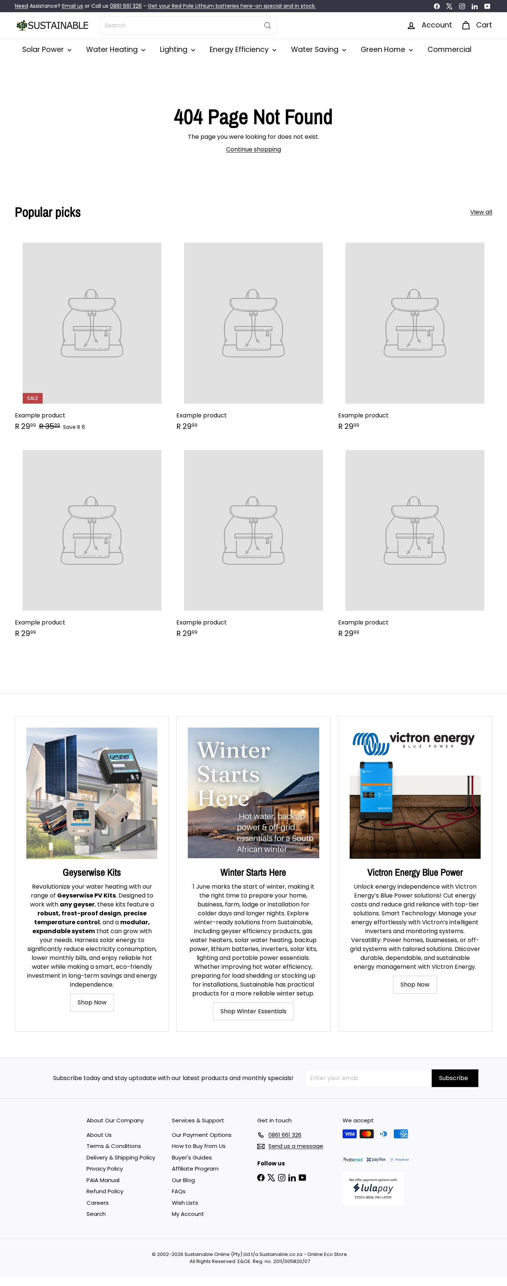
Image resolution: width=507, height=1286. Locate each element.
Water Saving (315, 50)
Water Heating (113, 50)
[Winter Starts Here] (253, 793)
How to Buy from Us (199, 1146)
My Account (188, 1214)
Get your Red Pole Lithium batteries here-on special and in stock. (232, 6)
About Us (99, 1135)
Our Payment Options (202, 1135)
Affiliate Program (195, 1168)
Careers (97, 1203)
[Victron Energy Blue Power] (415, 793)
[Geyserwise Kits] (91, 793)
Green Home (384, 50)
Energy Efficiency (240, 50)
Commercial (449, 50)
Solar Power (44, 50)
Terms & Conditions (113, 1146)
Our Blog (183, 1180)
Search (96, 1214)
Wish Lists (185, 1203)
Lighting (174, 50)
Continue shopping (253, 149)
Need (21, 6)
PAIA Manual (103, 1180)
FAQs (179, 1191)
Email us (72, 6)
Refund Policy (104, 1191)
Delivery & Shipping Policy (120, 1157)
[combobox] (188, 25)
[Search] (268, 25)
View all (481, 212)
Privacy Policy (104, 1168)
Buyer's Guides (192, 1157)
